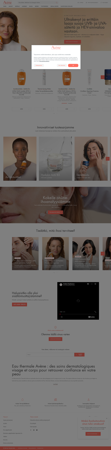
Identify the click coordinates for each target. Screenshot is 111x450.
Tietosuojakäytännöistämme (44, 61)
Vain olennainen (62, 65)
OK (73, 65)
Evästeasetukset (39, 65)
